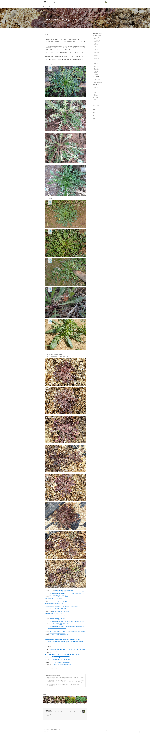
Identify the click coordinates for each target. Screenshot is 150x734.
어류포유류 (96, 95)
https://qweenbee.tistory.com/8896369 (57, 593)
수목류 (96, 38)
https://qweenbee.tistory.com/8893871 (75, 591)
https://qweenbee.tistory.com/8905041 (60, 596)
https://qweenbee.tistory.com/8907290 (56, 633)
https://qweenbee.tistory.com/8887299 (57, 621)
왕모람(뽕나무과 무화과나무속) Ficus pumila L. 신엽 (55, 680)
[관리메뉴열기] (148, 2)
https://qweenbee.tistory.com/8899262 (58, 649)
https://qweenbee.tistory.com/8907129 (53, 613)
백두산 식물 (96, 63)
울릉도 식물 (96, 66)
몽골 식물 (96, 68)
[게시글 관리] (50, 669)
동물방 (95, 91)
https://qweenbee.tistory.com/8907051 (58, 601)
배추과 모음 (96, 46)
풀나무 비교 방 (97, 79)
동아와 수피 (96, 43)
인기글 (98, 105)
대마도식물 (96, 71)
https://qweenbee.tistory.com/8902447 (72, 654)
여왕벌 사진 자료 (97, 99)
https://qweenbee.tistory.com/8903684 (61, 659)
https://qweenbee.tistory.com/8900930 (53, 654)
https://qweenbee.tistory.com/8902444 (57, 651)
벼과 (95, 47)
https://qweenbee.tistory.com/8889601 (71, 606)
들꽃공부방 (96, 76)
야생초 (96, 37)
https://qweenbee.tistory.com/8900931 (53, 657)
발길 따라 (96, 87)
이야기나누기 (96, 84)
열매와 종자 (96, 41)
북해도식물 (96, 69)
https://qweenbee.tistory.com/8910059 (63, 664)
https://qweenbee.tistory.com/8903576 (60, 623)
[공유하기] (49, 669)
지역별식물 (96, 61)
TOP (106, 730)
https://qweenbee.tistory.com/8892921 (53, 619)
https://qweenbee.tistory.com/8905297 (57, 626)
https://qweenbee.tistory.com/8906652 (75, 626)
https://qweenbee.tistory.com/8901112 (61, 642)
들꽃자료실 (48, 675)
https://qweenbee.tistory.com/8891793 (58, 631)
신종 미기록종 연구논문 (98, 82)
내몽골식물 (96, 72)
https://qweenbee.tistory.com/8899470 (60, 656)
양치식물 (96, 55)
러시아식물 (96, 74)
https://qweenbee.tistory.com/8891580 (60, 634)
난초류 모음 (96, 58)
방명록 (49, 6)
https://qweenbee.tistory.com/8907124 (75, 621)
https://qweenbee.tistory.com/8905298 (75, 593)
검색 (103, 2)
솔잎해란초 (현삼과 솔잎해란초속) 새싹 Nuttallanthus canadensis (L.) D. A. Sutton (61, 677)
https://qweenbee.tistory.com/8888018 (64, 590)
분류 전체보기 (97, 33)
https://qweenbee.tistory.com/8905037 (53, 624)
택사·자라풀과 (96, 52)
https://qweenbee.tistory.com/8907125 (54, 603)
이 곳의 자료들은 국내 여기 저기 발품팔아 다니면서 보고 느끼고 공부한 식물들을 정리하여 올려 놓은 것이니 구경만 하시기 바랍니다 (63, 712)
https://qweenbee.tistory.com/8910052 (57, 608)
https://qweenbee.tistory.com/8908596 (57, 628)
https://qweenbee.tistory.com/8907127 (53, 639)
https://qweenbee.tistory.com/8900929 (76, 649)
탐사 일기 (96, 86)
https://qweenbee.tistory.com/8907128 (74, 641)
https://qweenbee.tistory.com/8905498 (57, 595)
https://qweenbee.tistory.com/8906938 (53, 598)
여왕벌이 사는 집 (49, 2)
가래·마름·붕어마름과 (97, 53)
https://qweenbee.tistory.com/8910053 (63, 662)
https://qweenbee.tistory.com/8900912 (72, 639)
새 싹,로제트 (53, 675)
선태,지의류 (96, 50)
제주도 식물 (96, 65)
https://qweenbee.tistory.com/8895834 (76, 631)
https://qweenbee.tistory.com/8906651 (53, 606)
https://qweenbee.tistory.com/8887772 (60, 611)
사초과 (96, 49)
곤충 (95, 94)
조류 (95, 92)
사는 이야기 (96, 89)
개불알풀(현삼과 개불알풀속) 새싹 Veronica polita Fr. (55, 678)
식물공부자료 (96, 77)
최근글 (94, 105)
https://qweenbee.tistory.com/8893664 (57, 591)
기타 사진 (95, 97)
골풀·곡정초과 (97, 44)
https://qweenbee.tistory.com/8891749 (58, 618)
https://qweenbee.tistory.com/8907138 (62, 614)
